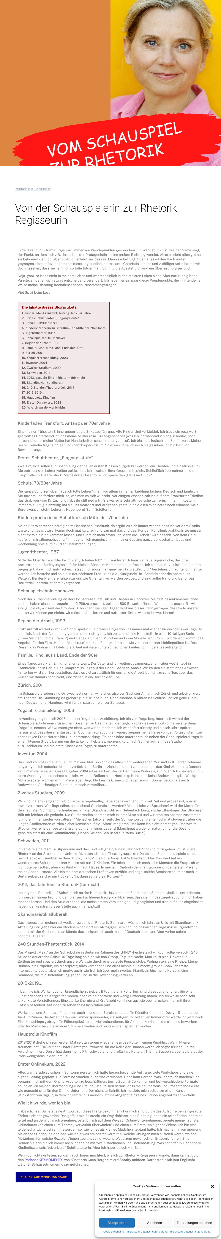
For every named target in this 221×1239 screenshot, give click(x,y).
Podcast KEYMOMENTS (44, 1160)
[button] (212, 1186)
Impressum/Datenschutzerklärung (147, 1231)
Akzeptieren (116, 1223)
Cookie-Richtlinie (114, 1231)
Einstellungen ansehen (194, 1223)
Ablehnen (154, 1223)
